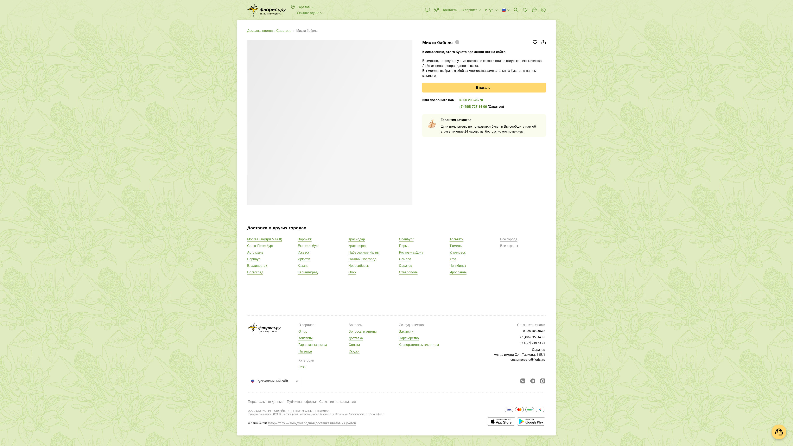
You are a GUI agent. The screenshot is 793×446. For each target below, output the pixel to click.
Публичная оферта (301, 401)
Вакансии (406, 331)
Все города (508, 239)
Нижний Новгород (362, 258)
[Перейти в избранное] (525, 10)
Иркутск (304, 258)
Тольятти (456, 239)
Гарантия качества (312, 344)
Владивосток (257, 265)
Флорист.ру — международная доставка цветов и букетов (312, 423)
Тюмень (456, 245)
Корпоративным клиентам (419, 344)
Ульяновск (457, 252)
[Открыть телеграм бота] (533, 381)
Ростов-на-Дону (411, 252)
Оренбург (406, 239)
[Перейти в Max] (543, 381)
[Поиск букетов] (516, 10)
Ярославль (458, 272)
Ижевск (303, 252)
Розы (302, 366)
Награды (305, 351)
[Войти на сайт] (543, 10)
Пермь (404, 245)
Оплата (354, 344)
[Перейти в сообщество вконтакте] (523, 381)
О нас (302, 331)
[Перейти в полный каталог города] (266, 10)
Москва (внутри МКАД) (264, 239)
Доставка (356, 338)
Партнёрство (409, 338)
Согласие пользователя (337, 401)
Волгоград (255, 272)
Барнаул (253, 258)
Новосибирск (358, 265)
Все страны (509, 245)
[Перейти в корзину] (534, 10)
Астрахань (255, 252)
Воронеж (305, 239)
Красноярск (357, 245)
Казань (303, 265)
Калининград (308, 272)
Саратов (405, 265)
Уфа (453, 258)
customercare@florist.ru (527, 359)
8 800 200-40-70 (471, 99)
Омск (352, 272)
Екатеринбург (308, 245)
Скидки (354, 351)
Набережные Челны (364, 252)
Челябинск (458, 265)
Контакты (305, 338)
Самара (405, 258)
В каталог (484, 87)
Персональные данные (266, 401)
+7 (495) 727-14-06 (473, 106)
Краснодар (356, 239)
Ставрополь (408, 272)
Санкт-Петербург (260, 245)
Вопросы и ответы (363, 331)
